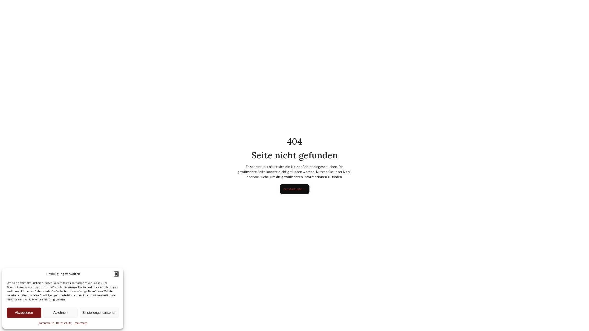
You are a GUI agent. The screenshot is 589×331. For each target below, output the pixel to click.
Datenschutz (46, 323)
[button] (116, 274)
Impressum (80, 323)
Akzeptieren (24, 312)
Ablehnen (60, 312)
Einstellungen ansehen (99, 312)
